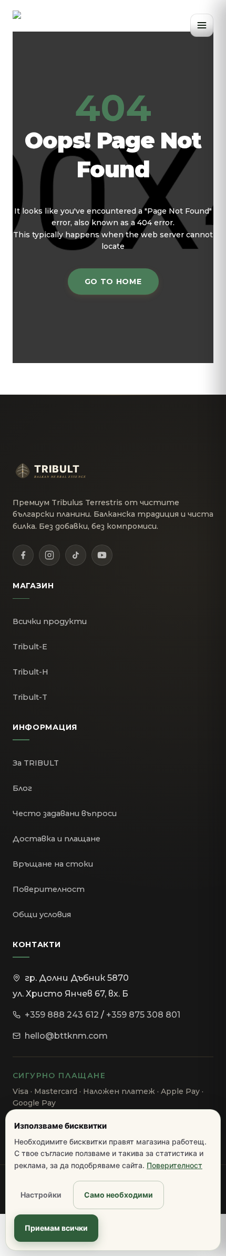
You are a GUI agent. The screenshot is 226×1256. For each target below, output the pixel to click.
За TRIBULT (36, 763)
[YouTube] (101, 555)
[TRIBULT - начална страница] (60, 471)
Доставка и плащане (56, 838)
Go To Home (113, 281)
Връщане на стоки (53, 864)
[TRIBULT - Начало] (32, 25)
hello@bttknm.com (66, 1036)
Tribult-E (30, 646)
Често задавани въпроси (65, 813)
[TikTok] (75, 555)
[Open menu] (201, 25)
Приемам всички (56, 1227)
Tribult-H (30, 672)
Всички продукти (50, 621)
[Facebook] (23, 555)
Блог (22, 788)
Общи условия (42, 914)
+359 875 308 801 (143, 1015)
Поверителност (49, 889)
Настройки (40, 1194)
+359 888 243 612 (62, 1015)
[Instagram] (49, 555)
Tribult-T (30, 697)
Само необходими (118, 1194)
